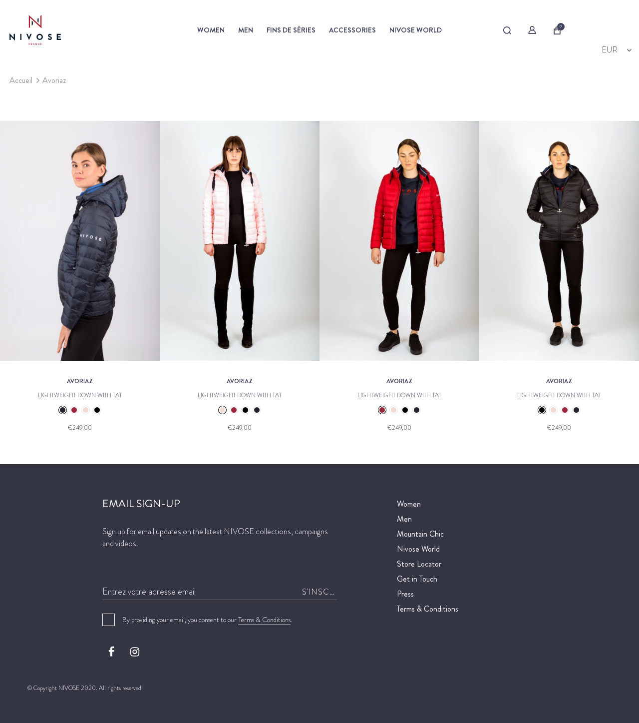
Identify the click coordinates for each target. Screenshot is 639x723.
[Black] (97, 410)
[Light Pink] (85, 410)
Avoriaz (54, 80)
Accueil (20, 80)
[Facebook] (111, 652)
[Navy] (62, 410)
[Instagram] (135, 652)
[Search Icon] (507, 30)
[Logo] (83, 30)
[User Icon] (532, 30)
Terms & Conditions (264, 620)
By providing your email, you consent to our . (207, 620)
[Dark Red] (74, 410)
